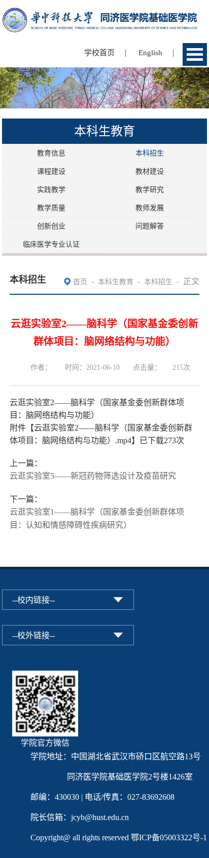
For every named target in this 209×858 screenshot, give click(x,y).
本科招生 (149, 153)
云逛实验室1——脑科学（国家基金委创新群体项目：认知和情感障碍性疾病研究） (97, 518)
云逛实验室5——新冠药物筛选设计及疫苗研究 (93, 476)
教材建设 (149, 171)
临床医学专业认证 (51, 244)
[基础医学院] (104, 14)
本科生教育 (115, 282)
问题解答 (149, 226)
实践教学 (51, 189)
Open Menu (195, 54)
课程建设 (51, 171)
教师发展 (149, 208)
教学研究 (149, 189)
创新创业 (51, 226)
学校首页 (99, 53)
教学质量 (51, 208)
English (150, 53)
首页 (80, 282)
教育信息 (51, 153)
